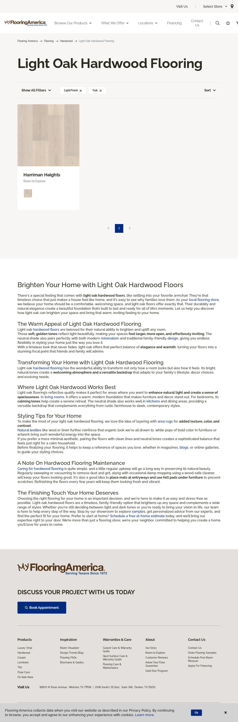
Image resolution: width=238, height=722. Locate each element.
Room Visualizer (69, 647)
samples (138, 511)
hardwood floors (46, 329)
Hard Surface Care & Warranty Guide (115, 658)
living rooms (54, 397)
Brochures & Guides (71, 662)
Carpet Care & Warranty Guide (117, 649)
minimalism (110, 338)
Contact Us (197, 23)
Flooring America (27, 40)
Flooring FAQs (68, 657)
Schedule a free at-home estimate (137, 516)
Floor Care (23, 672)
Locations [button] (145, 23)
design (173, 338)
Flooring (49, 40)
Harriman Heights (41, 174)
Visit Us (182, 6)
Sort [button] (207, 90)
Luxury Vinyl (24, 647)
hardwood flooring (47, 368)
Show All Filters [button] (34, 90)
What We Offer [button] (113, 23)
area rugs (165, 421)
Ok (196, 712)
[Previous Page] (108, 228)
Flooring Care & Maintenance (112, 666)
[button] (215, 6)
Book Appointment (44, 608)
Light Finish (71, 90)
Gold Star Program (156, 670)
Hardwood (66, 40)
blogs (184, 447)
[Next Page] (129, 228)
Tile (19, 667)
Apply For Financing (200, 665)
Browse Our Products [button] (70, 23)
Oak (95, 90)
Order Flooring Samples (202, 652)
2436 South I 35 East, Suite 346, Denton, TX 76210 (125, 687)
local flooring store (204, 300)
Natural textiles (29, 430)
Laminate (23, 662)
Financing (174, 23)
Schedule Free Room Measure (200, 659)
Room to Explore (155, 652)
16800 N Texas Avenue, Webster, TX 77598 (65, 687)
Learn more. (145, 715)
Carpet (21, 657)
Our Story (151, 647)
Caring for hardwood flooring (40, 469)
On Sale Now (25, 677)
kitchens (153, 401)
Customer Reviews (156, 657)
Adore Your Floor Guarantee (155, 664)
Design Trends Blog (71, 652)
